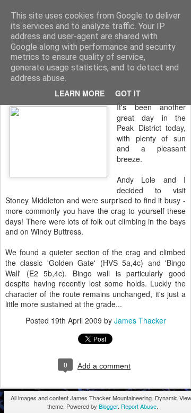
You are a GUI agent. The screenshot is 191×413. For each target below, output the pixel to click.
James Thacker (140, 320)
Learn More (80, 93)
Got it (128, 93)
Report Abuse (139, 406)
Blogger (108, 406)
